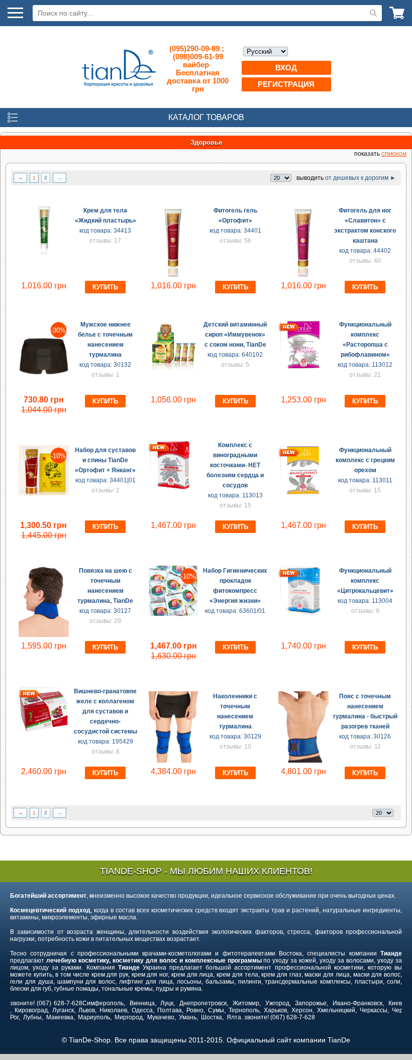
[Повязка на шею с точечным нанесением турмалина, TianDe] (44, 635)
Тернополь (244, 1010)
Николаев (113, 1010)
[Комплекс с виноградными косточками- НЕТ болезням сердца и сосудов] (173, 488)
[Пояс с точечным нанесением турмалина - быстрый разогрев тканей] (303, 760)
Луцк (166, 1003)
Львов (86, 1010)
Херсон (302, 1010)
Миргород (129, 1017)
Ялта (234, 1017)
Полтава (169, 1010)
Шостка (211, 1017)
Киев (395, 1003)
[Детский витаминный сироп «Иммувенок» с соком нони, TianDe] (173, 367)
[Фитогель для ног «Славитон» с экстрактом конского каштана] (303, 274)
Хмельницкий (336, 1010)
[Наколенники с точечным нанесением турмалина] (173, 760)
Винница (142, 1003)
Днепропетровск (203, 1003)
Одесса (142, 1010)
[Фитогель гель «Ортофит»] (173, 274)
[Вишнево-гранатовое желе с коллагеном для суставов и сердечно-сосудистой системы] (44, 734)
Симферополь (103, 1003)
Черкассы (373, 1010)
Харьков (275, 1010)
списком (393, 154)
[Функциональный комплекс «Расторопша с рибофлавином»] (303, 367)
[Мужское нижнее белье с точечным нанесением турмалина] (44, 388)
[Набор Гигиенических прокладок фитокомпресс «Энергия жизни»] (173, 613)
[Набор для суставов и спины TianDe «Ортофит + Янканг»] (44, 493)
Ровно (194, 1010)
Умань (187, 1017)
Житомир (246, 1003)
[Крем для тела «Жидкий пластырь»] (44, 253)
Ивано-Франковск (357, 1003)
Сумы (216, 1010)
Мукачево (160, 1017)
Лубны (32, 1017)
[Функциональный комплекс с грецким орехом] (303, 493)
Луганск (63, 1010)
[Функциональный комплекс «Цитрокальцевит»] (303, 613)
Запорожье (311, 1003)
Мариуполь (94, 1017)
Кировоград (31, 1010)
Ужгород (277, 1003)
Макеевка (59, 1017)
